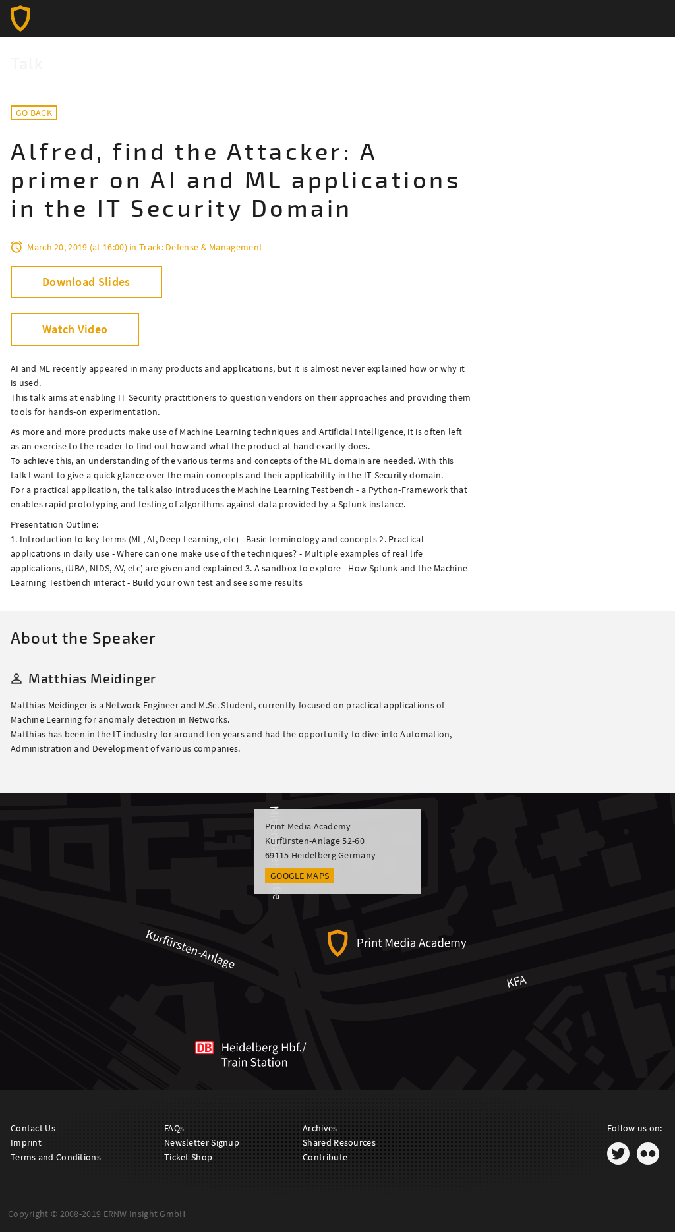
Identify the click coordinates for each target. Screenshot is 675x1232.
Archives (320, 1128)
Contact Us (33, 1128)
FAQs (174, 1128)
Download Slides (86, 281)
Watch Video (74, 329)
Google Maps (299, 876)
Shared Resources (339, 1142)
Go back (34, 113)
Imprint (26, 1142)
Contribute (325, 1157)
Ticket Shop (188, 1157)
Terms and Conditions (56, 1157)
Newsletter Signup (201, 1142)
